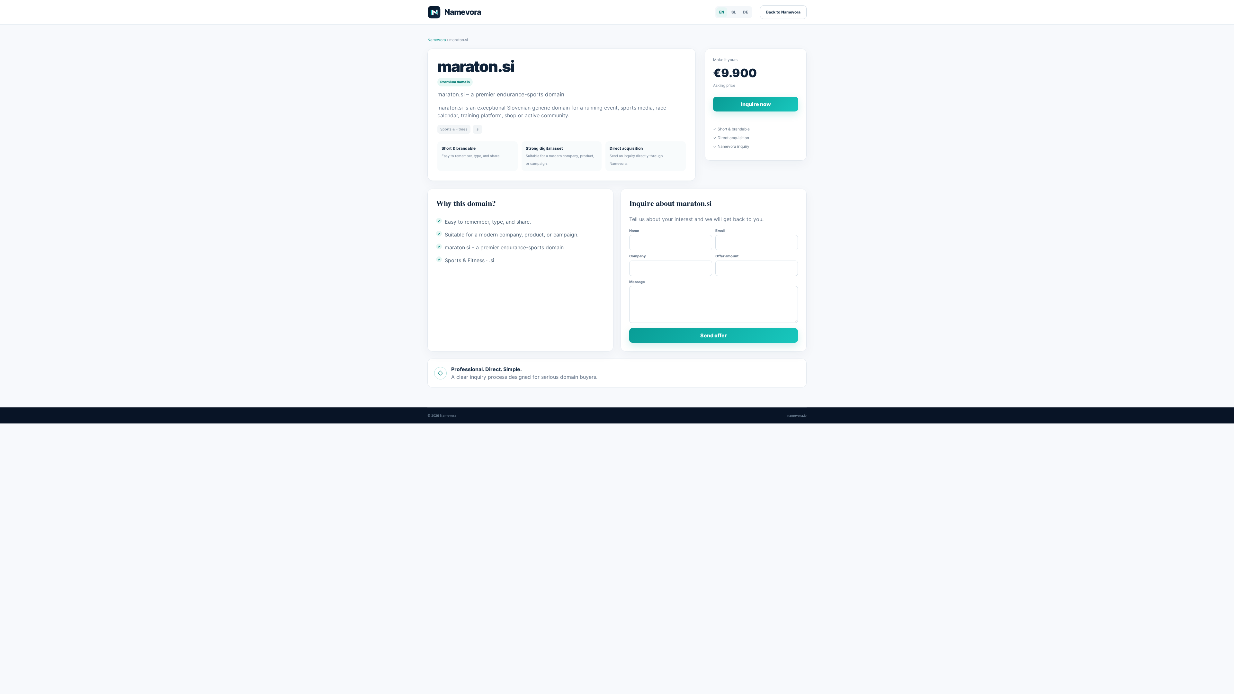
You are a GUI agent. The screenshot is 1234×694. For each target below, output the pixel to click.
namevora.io (797, 415)
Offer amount (726, 256)
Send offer (713, 335)
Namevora (437, 39)
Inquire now (756, 104)
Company (637, 256)
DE (745, 12)
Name (634, 230)
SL (733, 12)
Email (720, 230)
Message (637, 282)
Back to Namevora (783, 12)
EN (721, 12)
